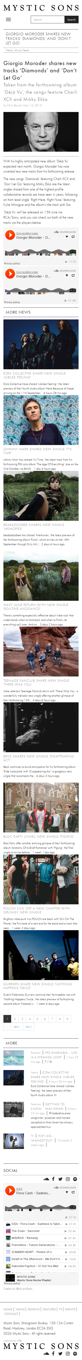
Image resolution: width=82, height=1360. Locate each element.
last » (29, 1026)
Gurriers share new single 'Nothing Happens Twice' (37, 986)
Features (49, 1309)
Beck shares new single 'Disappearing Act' (38, 758)
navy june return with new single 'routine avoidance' (36, 607)
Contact (11, 1314)
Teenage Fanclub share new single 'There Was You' (36, 682)
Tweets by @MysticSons (17, 1289)
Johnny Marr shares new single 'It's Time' (37, 451)
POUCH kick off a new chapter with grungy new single (36, 910)
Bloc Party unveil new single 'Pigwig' (38, 836)
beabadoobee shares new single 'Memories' (33, 527)
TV (60, 1309)
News (9, 50)
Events (70, 1309)
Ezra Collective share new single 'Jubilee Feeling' (34, 375)
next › (17, 1026)
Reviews (34, 1309)
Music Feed (21, 50)
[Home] (41, 7)
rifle (19, 1340)
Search (71, 19)
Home (8, 1309)
